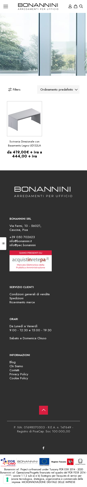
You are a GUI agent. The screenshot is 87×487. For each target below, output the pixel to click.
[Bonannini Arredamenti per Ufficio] (43, 6)
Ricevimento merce (22, 302)
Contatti (14, 370)
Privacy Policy (19, 374)
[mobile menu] (5, 6)
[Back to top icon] (43, 410)
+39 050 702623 (22, 237)
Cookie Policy (19, 378)
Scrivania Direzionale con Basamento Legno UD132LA (24, 143)
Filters (16, 89)
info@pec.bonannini (23, 245)
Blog (13, 362)
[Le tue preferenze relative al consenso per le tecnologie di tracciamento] (7, 480)
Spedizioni (16, 298)
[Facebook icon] (43, 448)
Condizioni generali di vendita (30, 294)
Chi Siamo (16, 366)
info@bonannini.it (21, 241)
